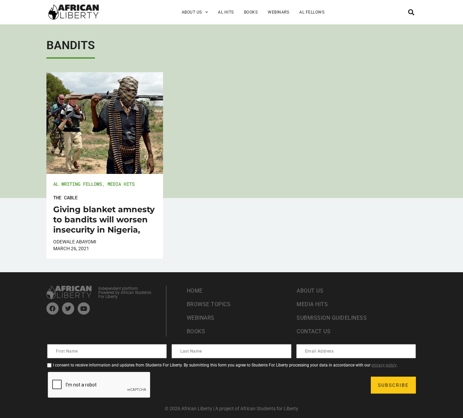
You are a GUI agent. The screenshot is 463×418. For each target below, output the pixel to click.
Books (251, 12)
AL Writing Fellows (77, 184)
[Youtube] (84, 308)
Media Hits (121, 184)
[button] (411, 12)
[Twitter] (68, 308)
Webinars (278, 12)
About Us (310, 290)
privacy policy (384, 365)
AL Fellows (311, 12)
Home (195, 290)
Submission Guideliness (332, 318)
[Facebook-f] (52, 308)
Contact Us (313, 331)
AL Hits (226, 12)
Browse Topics (209, 304)
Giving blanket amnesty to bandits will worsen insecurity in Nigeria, (104, 219)
